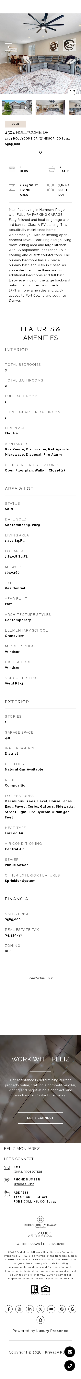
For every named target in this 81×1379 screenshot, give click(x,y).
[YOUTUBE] (51, 1309)
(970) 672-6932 (24, 1184)
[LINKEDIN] (30, 1309)
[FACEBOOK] (9, 1309)
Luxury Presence (52, 1331)
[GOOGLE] (72, 1309)
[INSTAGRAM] (19, 1309)
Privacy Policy (58, 1352)
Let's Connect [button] (40, 1117)
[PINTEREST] (62, 1309)
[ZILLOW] (40, 1320)
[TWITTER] (40, 1309)
